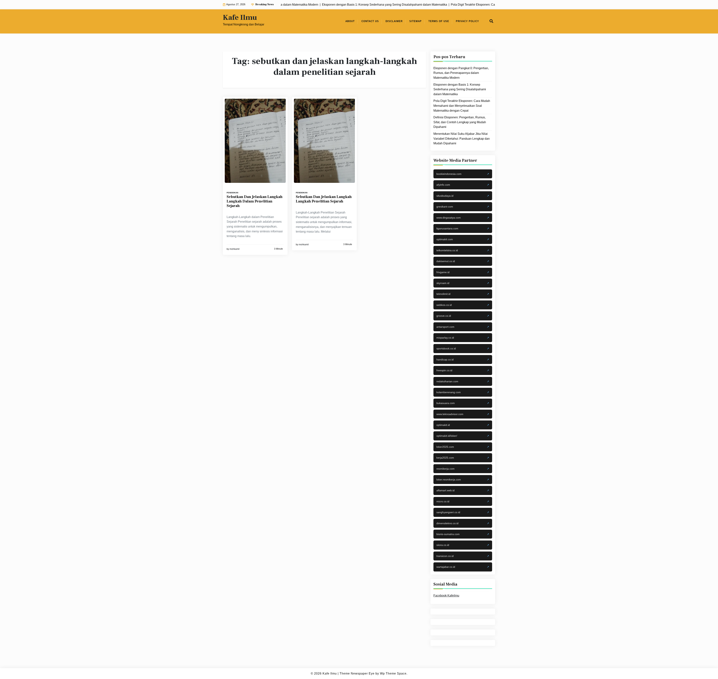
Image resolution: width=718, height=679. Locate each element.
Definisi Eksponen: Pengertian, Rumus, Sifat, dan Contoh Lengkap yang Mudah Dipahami (459, 122)
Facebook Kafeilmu (446, 595)
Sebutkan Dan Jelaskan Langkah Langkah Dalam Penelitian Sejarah (255, 201)
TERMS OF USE (438, 21)
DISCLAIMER (394, 21)
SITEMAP (415, 21)
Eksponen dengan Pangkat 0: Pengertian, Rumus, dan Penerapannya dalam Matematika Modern (461, 73)
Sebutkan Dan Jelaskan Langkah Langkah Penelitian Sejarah (324, 199)
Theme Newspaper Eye (357, 673)
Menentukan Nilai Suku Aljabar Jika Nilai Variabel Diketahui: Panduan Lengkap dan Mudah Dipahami (461, 138)
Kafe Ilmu (240, 17)
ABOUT (350, 21)
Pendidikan (232, 193)
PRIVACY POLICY (467, 21)
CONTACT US (370, 21)
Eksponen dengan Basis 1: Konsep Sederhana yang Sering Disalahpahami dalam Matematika (459, 89)
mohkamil (235, 249)
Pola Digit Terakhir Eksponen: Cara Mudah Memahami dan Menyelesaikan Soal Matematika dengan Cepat (461, 105)
